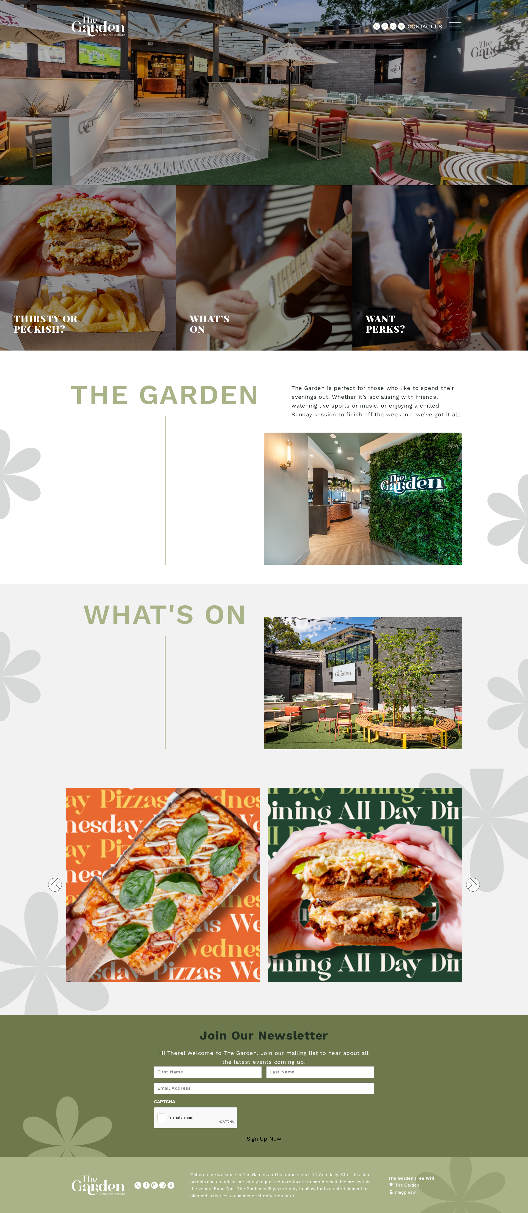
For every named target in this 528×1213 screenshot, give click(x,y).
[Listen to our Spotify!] (162, 1185)
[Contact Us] (401, 26)
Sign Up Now (264, 1138)
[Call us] (376, 26)
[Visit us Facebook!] (384, 26)
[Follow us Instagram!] (393, 26)
